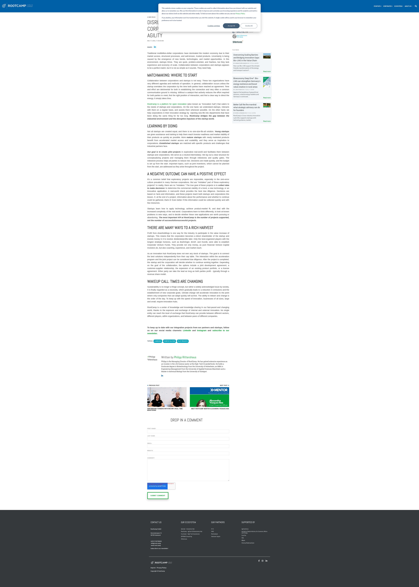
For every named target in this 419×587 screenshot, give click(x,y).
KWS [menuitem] (212, 531)
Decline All (248, 26)
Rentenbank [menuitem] (214, 534)
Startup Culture (169, 341)
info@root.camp (156, 543)
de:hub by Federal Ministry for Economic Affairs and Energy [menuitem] (255, 532)
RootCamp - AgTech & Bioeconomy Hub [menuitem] (191, 531)
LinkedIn (187, 330)
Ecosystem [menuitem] (398, 6)
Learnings (157, 341)
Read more (267, 71)
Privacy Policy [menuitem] (161, 568)
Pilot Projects (183, 341)
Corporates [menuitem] (387, 6)
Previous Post (154, 385)
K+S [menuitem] (212, 529)
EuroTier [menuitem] (244, 535)
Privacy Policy (240, 13)
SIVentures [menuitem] (184, 539)
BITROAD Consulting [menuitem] (186, 536)
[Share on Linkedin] (155, 47)
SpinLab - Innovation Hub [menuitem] (187, 529)
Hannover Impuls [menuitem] (215, 536)
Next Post (224, 385)
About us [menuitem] (408, 6)
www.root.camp (156, 545)
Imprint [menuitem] (153, 568)
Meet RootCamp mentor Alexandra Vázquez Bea (210, 409)
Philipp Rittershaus (185, 357)
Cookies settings (214, 26)
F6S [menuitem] (243, 538)
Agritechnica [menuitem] (245, 529)
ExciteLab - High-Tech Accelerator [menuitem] (190, 534)
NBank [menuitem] (243, 540)
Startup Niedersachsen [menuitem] (248, 543)
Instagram (201, 330)
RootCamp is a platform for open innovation (167, 104)
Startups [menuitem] (377, 6)
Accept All (231, 26)
